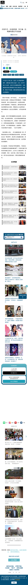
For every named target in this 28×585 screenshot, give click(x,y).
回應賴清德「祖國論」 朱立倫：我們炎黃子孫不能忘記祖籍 (10, 216)
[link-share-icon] (10, 68)
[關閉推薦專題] (27, 286)
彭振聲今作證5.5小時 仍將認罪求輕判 (10, 179)
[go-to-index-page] (11, 34)
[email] (19, 572)
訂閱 (18, 422)
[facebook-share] (4, 68)
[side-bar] (26, 2)
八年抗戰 (21, 74)
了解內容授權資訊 (14, 551)
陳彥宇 (8, 65)
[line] (9, 572)
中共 (13, 74)
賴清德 (16, 74)
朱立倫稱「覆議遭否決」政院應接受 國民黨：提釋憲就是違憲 (10, 204)
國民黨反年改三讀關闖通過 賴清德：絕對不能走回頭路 (10, 192)
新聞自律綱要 (20, 568)
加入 (7, 422)
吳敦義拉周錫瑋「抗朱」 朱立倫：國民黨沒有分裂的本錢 (10, 222)
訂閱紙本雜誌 (2, 2)
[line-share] (7, 68)
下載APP (13, 568)
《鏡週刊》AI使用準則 (14, 569)
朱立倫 (5, 74)
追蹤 (12, 422)
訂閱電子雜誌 (18, 566)
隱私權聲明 (17, 579)
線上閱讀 (14, 560)
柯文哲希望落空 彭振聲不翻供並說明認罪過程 (10, 167)
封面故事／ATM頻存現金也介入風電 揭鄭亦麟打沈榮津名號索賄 (10, 185)
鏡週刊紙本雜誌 (14, 550)
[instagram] (16, 572)
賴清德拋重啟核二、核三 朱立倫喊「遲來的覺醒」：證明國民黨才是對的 (10, 210)
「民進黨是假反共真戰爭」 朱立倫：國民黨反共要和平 (10, 198)
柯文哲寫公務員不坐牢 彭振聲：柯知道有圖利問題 (10, 173)
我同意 (14, 582)
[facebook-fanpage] (13, 572)
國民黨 (9, 74)
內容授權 (7, 568)
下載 (24, 422)
